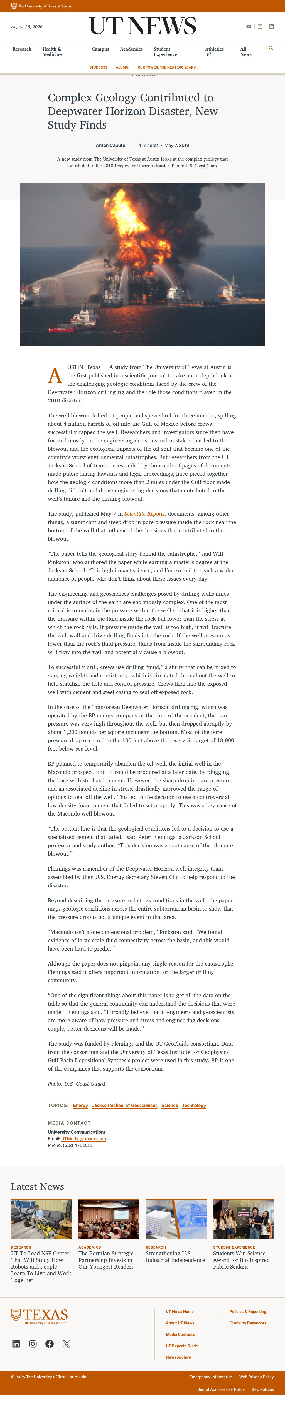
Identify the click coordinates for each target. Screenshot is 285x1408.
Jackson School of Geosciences (125, 1105)
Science (169, 1105)
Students (98, 67)
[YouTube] (248, 26)
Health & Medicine (52, 51)
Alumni (122, 67)
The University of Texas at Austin (56, 1377)
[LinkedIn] (271, 26)
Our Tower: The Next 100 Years (167, 67)
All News (246, 51)
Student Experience (165, 51)
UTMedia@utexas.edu (83, 1138)
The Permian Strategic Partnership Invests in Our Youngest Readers (106, 1260)
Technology (194, 1105)
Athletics (214, 48)
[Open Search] (271, 48)
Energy (80, 1105)
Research (22, 48)
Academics (131, 48)
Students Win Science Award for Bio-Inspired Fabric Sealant (241, 1260)
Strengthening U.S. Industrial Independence (175, 1256)
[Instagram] (259, 26)
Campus (100, 48)
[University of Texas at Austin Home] (41, 6)
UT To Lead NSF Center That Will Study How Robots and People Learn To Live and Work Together (41, 1266)
